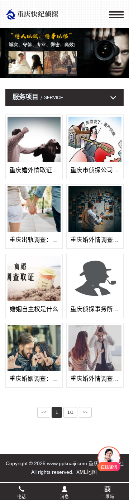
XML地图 (86, 472)
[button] (57, 75)
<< (43, 412)
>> (85, 412)
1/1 (70, 412)
